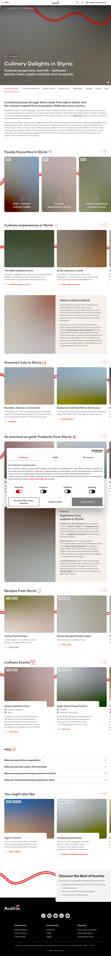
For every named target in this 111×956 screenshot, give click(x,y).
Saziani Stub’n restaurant (75, 546)
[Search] (77, 3)
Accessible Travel (85, 933)
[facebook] (49, 916)
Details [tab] (55, 457)
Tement (70, 526)
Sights (49, 937)
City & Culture (21, 933)
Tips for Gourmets (11, 88)
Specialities (77, 88)
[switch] (43, 491)
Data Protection (51, 945)
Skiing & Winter (21, 930)
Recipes (89, 88)
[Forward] (105, 151)
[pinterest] (55, 916)
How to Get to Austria (87, 930)
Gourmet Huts (63, 88)
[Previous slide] (9, 544)
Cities (48, 933)
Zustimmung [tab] (23, 457)
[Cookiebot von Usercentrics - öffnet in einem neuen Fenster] (93, 451)
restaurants (77, 115)
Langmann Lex (92, 526)
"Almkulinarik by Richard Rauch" (79, 330)
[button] (97, 2)
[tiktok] (61, 916)
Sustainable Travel (86, 937)
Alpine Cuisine (49, 88)
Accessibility (76, 945)
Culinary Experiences (30, 88)
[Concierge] (82, 3)
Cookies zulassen (87, 502)
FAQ (106, 88)
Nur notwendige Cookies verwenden (23, 502)
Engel (78, 526)
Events (98, 88)
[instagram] (43, 916)
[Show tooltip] (108, 82)
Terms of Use (64, 945)
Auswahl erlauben (55, 502)
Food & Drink (20, 937)
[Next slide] (51, 544)
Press (93, 945)
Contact (17, 945)
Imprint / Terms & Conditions (33, 945)
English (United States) (98, 3)
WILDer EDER (65, 571)
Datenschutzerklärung (38, 479)
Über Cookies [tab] (88, 457)
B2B (85, 945)
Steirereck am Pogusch (77, 534)
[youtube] (67, 916)
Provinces (50, 930)
